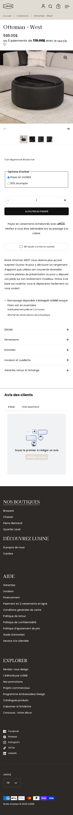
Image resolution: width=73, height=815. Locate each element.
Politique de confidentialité (19, 622)
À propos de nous (14, 547)
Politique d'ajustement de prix (21, 628)
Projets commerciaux (16, 688)
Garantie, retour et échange (21, 370)
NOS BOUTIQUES (21, 502)
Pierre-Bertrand (12, 523)
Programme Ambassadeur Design (24, 694)
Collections (22, 15)
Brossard (8, 511)
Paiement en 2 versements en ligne (25, 603)
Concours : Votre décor (17, 712)
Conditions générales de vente (22, 610)
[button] (36, 42)
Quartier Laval (11, 529)
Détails (8, 329)
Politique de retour (14, 616)
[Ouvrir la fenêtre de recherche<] (50, 6)
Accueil (7, 15)
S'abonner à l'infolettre (17, 706)
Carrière (8, 553)
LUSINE (31, 803)
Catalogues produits (15, 700)
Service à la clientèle (16, 641)
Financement (11, 597)
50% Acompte (19, 183)
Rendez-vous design (15, 669)
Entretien (10, 350)
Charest (8, 517)
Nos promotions (13, 682)
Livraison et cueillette (17, 360)
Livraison (8, 591)
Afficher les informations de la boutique (28, 314)
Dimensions (11, 339)
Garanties (9, 585)
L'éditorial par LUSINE (15, 675)
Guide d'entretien (14, 634)
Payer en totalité (20, 177)
